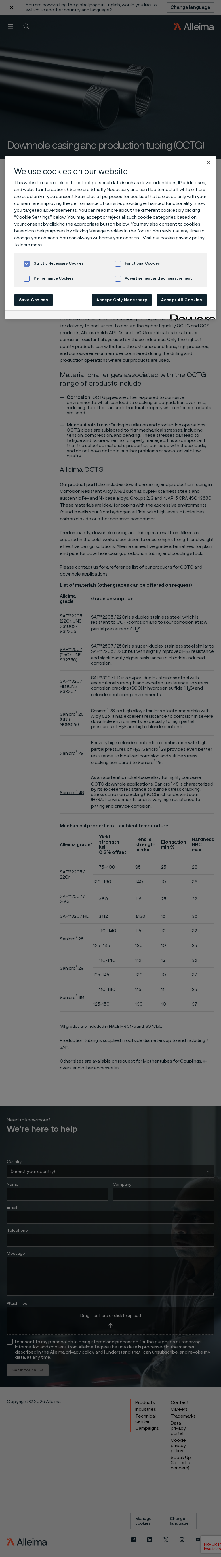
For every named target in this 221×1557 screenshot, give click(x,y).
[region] (110, 237)
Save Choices (33, 300)
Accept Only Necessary (121, 300)
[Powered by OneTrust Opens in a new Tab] (191, 315)
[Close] (208, 162)
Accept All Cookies (181, 300)
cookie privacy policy (183, 238)
